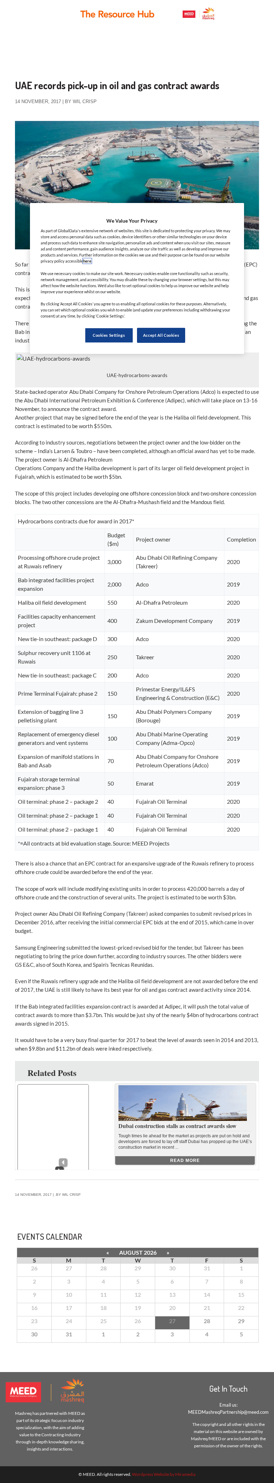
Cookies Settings (109, 335)
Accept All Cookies (161, 335)
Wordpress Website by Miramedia (164, 1474)
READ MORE (185, 1160)
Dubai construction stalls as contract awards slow (177, 1126)
